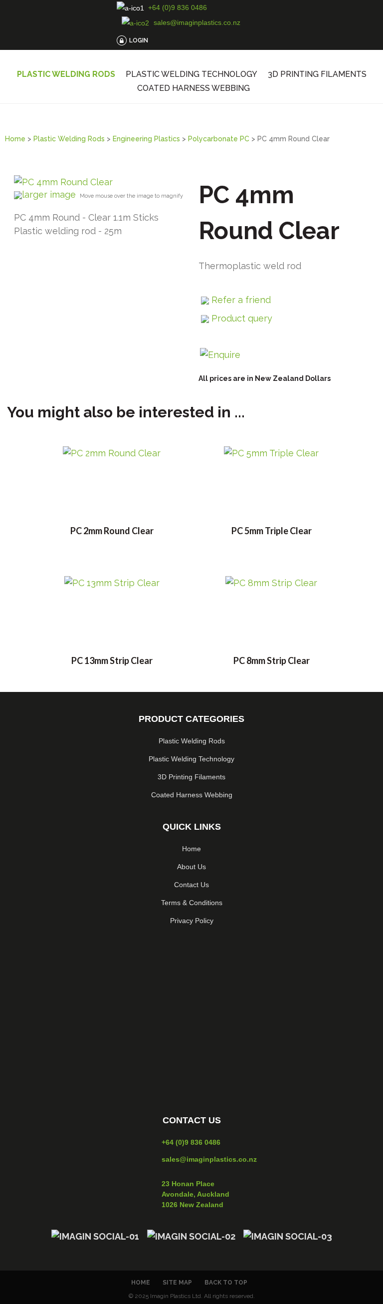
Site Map (177, 1283)
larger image (49, 194)
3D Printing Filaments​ (191, 777)
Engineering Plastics (146, 139)
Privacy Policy (191, 921)
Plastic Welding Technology (191, 74)
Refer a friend (241, 300)
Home (15, 139)
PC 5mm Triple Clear (271, 530)
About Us (191, 867)
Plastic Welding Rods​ (192, 741)
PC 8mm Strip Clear (271, 660)
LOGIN (138, 40)
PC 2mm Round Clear (112, 530)
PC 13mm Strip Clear (112, 660)
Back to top (225, 1283)
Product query (241, 318)
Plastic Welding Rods (66, 74)
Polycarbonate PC (218, 139)
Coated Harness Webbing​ (191, 795)
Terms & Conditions (191, 903)
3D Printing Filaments (317, 74)
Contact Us (191, 885)
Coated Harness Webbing (193, 88)
